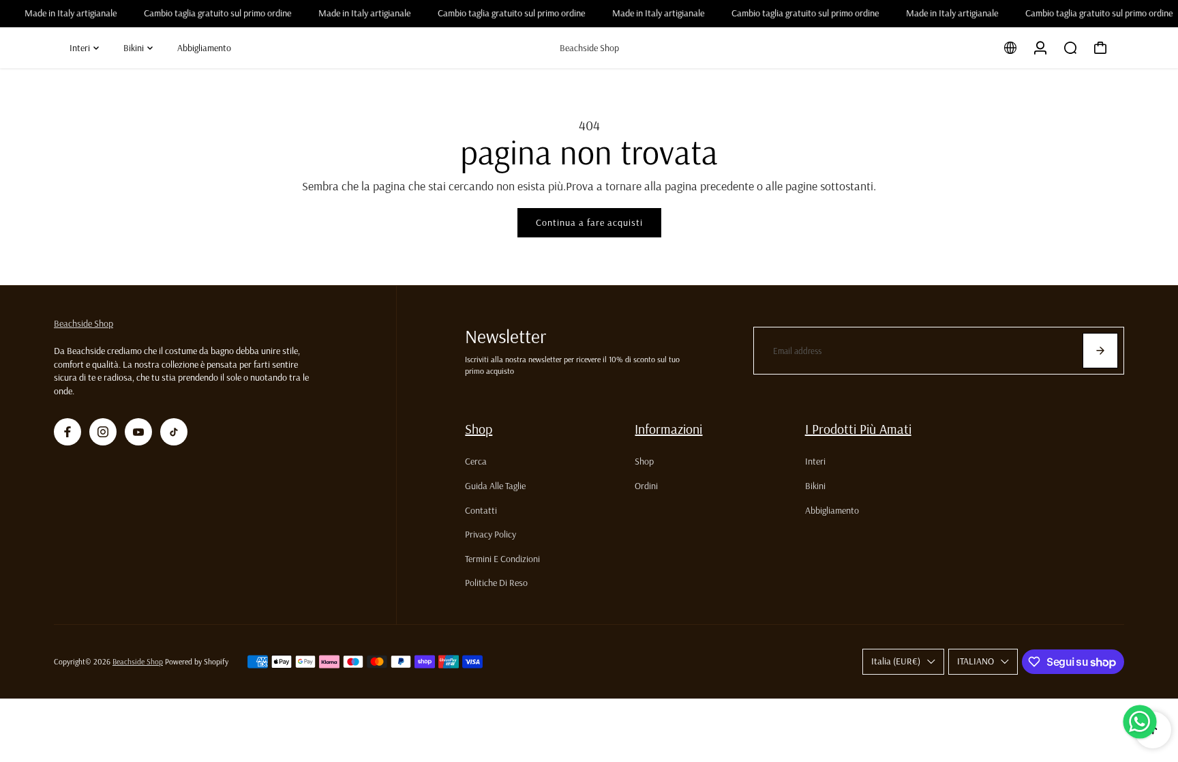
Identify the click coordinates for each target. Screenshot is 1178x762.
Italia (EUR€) (895, 661)
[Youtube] (138, 431)
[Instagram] (103, 431)
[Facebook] (67, 431)
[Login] (1040, 47)
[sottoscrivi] (1100, 350)
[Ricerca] (1070, 47)
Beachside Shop (83, 323)
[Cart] (1100, 47)
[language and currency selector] (1010, 47)
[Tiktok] (173, 431)
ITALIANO (975, 661)
